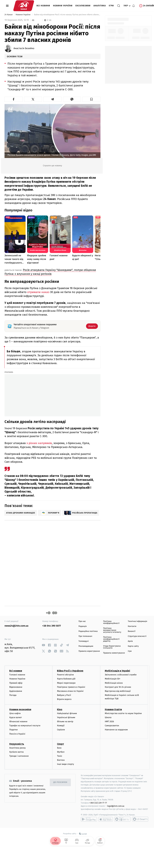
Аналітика (100, 5)
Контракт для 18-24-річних (118, 687)
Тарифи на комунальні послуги (24, 725)
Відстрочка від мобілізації (118, 691)
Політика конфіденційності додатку (111, 639)
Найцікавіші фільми (67, 713)
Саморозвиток (112, 725)
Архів (130, 641)
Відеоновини (15, 687)
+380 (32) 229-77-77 (98, 803)
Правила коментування (114, 653)
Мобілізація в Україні (117, 670)
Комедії (60, 725)
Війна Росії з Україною (70, 670)
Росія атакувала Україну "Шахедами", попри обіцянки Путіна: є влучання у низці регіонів (50, 272)
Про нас (82, 621)
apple (106, 819)
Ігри (111, 5)
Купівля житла (16, 752)
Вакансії (131, 631)
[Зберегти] (91, 99)
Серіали (61, 729)
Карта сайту (133, 646)
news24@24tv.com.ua (16, 625)
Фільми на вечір (65, 721)
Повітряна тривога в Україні (71, 687)
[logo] (24, 6)
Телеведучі (84, 641)
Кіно (59, 709)
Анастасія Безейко (24, 48)
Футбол (60, 752)
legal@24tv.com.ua (115, 806)
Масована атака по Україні (70, 691)
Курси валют (15, 717)
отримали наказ (38, 292)
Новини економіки (20, 709)
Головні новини (17, 674)
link (43, 645)
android (89, 819)
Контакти (132, 626)
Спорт (60, 743)
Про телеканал (85, 636)
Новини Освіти (113, 709)
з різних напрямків (39, 443)
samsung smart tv (140, 819)
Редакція (83, 626)
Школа (108, 717)
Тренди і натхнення (19, 756)
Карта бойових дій (66, 678)
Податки (13, 729)
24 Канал (9, 15)
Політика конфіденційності (111, 622)
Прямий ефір (15, 683)
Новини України (62, 5)
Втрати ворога (64, 699)
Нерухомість (16, 743)
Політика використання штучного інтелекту (112, 630)
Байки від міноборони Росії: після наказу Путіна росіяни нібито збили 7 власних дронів (66, 15)
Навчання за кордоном (116, 729)
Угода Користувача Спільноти (112, 647)
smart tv (122, 819)
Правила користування (89, 651)
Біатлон (61, 760)
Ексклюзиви (83, 5)
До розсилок (60, 782)
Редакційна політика (88, 631)
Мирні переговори (66, 683)
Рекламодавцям (86, 646)
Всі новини (43, 5)
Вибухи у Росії (64, 695)
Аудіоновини (15, 691)
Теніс (59, 756)
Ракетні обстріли (65, 674)
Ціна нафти (15, 713)
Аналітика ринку (17, 748)
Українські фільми (66, 717)
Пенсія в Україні (17, 734)
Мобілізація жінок (114, 683)
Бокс (59, 748)
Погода (12, 695)
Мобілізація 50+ (112, 678)
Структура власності (137, 636)
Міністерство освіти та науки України (123, 713)
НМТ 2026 (109, 721)
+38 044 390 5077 (51, 625)
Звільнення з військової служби (121, 674)
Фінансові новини (18, 721)
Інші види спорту (65, 764)
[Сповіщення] (133, 6)
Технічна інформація (137, 621)
